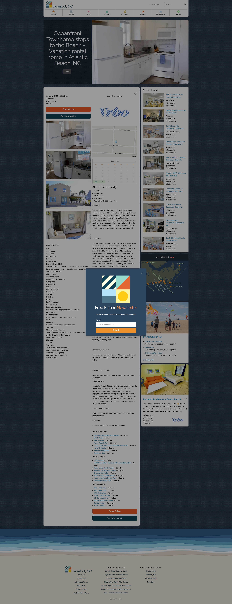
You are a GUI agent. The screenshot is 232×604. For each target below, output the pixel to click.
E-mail (98, 320)
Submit (116, 330)
